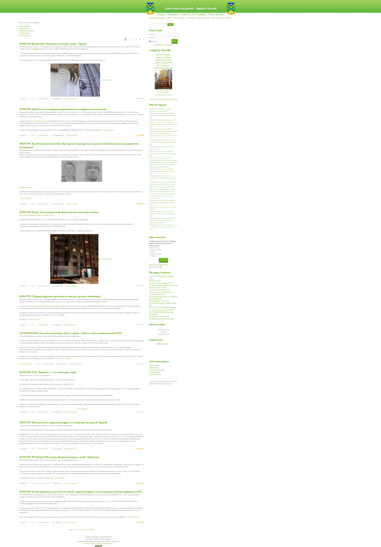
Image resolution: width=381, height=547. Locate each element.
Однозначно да (155, 248)
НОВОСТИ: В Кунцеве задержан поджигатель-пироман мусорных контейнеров (60, 296)
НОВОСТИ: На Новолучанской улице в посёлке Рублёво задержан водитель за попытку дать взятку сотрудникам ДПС (80, 491)
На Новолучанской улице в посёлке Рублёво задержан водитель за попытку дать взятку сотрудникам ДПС (163, 165)
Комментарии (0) (73, 135)
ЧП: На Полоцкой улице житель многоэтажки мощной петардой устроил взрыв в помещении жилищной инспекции (162, 185)
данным (127, 464)
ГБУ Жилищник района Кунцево (159, 319)
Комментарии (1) (71, 99)
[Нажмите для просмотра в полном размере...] (74, 259)
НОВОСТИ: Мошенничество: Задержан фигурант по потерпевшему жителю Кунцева (63, 422)
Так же (153, 252)
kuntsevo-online (44, 99)
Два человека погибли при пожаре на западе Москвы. (36, 215)
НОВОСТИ (22, 23)
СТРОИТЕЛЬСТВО (25, 31)
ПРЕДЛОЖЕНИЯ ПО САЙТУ (157, 301)
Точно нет (153, 256)
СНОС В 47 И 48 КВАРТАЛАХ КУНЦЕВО (161, 276)
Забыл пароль (158, 45)
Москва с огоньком (25, 187)
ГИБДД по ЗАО (154, 281)
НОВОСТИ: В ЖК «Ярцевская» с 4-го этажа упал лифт (47, 372)
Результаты (152, 265)
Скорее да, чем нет (156, 250)
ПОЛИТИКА (22, 33)
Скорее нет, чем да (156, 254)
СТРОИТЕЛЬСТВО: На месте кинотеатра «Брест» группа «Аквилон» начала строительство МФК (70, 333)
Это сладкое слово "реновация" (159, 310)
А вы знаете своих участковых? (159, 283)
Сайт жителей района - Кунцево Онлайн (190, 4)
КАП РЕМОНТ (23, 35)
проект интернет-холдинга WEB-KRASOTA (98, 544)
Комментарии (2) (77, 364)
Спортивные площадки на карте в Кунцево (163, 99)
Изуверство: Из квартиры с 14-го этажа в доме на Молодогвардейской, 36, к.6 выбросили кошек (162, 220)
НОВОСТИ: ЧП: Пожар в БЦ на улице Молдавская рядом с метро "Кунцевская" (59, 456)
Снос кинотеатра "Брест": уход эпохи (166, 207)
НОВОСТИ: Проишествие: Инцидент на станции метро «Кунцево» (53, 43)
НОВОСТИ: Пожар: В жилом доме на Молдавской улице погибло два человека (59, 212)
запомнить (153, 41)
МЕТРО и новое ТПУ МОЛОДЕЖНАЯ (160, 308)
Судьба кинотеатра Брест (157, 290)
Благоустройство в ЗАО (156, 288)
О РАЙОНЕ (22, 28)
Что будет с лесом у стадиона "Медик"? (162, 285)
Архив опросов (162, 265)
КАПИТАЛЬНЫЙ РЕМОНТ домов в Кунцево (162, 303)
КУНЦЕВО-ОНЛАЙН (159, 50)
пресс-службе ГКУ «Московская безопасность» (46, 306)
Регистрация (168, 45)
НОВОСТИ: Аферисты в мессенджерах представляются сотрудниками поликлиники (63, 109)
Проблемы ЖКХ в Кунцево (157, 317)
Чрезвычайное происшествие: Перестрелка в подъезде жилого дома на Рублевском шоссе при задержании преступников (163, 122)
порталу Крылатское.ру (38, 121)
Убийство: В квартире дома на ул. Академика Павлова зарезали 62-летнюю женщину (162, 196)
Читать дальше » (107, 80)
